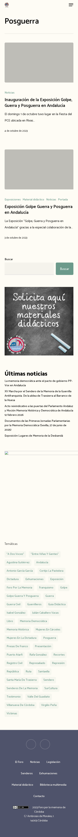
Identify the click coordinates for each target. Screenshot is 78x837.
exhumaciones (34, 579)
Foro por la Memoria (19, 587)
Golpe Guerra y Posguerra (23, 596)
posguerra (49, 638)
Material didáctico (33, 200)
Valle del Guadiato (38, 697)
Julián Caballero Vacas (45, 613)
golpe (63, 587)
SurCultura (50, 688)
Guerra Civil (13, 604)
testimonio (14, 697)
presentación (43, 646)
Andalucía (42, 562)
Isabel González (16, 613)
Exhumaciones (48, 773)
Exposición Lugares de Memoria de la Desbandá (34, 436)
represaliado (37, 663)
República (13, 671)
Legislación (53, 762)
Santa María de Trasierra (22, 680)
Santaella (43, 671)
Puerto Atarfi (15, 655)
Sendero (48, 680)
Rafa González (38, 655)
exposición (56, 579)
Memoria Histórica (18, 629)
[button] (71, 5)
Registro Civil (14, 663)
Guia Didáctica (57, 604)
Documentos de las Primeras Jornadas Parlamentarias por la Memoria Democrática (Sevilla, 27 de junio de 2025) (37, 425)
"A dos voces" (15, 554)
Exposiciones (13, 200)
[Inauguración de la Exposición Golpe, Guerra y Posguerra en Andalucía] (39, 63)
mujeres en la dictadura (21, 638)
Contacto (39, 796)
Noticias (9, 93)
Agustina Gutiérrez (18, 562)
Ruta (28, 671)
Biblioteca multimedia (53, 785)
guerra (49, 596)
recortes (59, 655)
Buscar (9, 259)
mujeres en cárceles (48, 629)
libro (10, 621)
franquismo (46, 587)
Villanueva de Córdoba (20, 705)
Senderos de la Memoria (22, 688)
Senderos (27, 773)
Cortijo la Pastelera (51, 571)
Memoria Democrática (33, 621)
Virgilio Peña (49, 705)
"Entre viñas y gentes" (45, 554)
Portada (63, 200)
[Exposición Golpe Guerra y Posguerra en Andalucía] (39, 169)
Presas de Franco (17, 646)
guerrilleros (34, 604)
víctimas (12, 713)
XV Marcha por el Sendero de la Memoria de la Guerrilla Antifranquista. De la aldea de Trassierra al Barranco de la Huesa (38, 396)
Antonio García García (20, 571)
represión (58, 663)
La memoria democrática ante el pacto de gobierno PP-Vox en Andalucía (39, 383)
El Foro (19, 762)
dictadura (13, 579)
